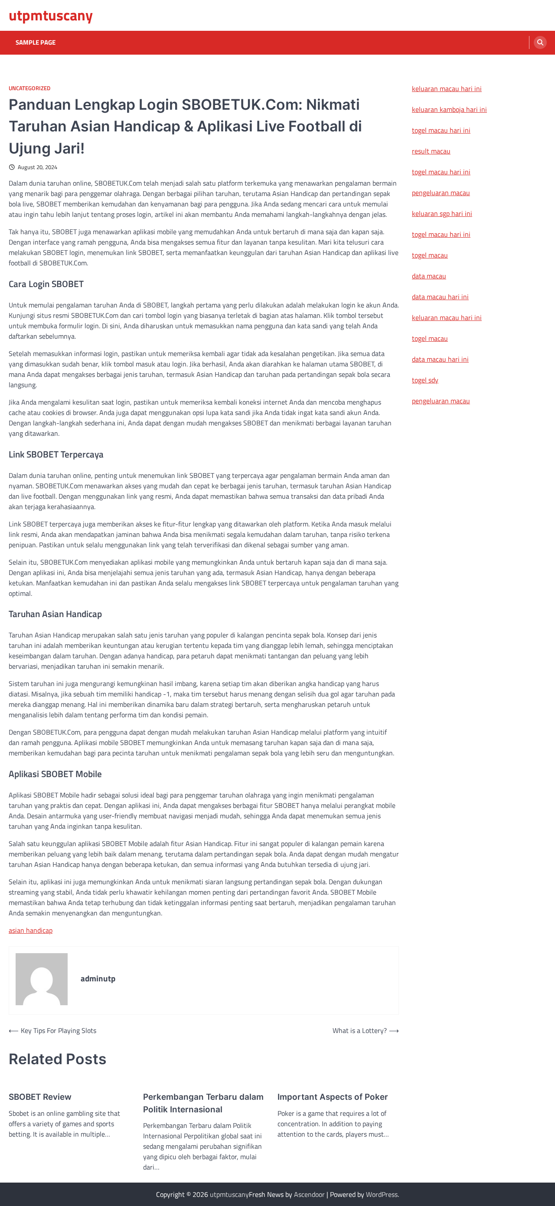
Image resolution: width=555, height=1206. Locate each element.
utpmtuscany (51, 15)
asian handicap (30, 930)
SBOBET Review (40, 1097)
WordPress (382, 1194)
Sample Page (36, 42)
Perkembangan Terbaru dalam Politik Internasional (203, 1103)
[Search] (540, 42)
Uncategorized (29, 88)
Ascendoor (309, 1194)
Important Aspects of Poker (333, 1097)
